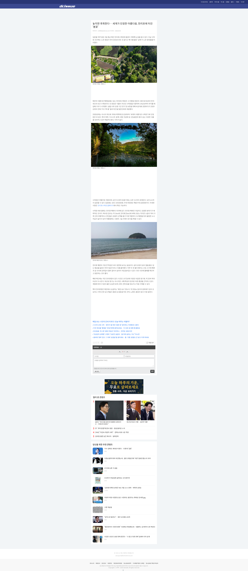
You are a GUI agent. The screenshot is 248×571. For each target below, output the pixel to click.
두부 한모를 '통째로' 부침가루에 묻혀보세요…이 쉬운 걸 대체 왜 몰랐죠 (116, 328)
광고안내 (104, 563)
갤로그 (232, 2)
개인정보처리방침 (117, 563)
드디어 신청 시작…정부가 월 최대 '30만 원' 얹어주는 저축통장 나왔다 (116, 325)
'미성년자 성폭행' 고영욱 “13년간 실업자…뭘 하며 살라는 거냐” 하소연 (116, 334)
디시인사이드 (204, 2)
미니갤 (222, 2)
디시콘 (242, 2)
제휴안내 (98, 563)
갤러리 (211, 2)
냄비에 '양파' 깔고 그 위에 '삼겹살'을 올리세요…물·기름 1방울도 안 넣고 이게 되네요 (121, 337)
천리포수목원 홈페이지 (106, 206)
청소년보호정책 (127, 563)
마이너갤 (216, 2)
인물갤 (227, 2)
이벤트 (237, 2)
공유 (102, 342)
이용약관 (110, 563)
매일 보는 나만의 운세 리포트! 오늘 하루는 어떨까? (111, 322)
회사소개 (92, 563)
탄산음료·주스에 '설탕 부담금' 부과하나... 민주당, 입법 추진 (112, 331)
